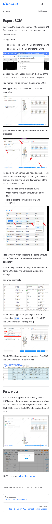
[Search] (42, 4)
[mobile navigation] (48, 4)
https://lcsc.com (26, 476)
